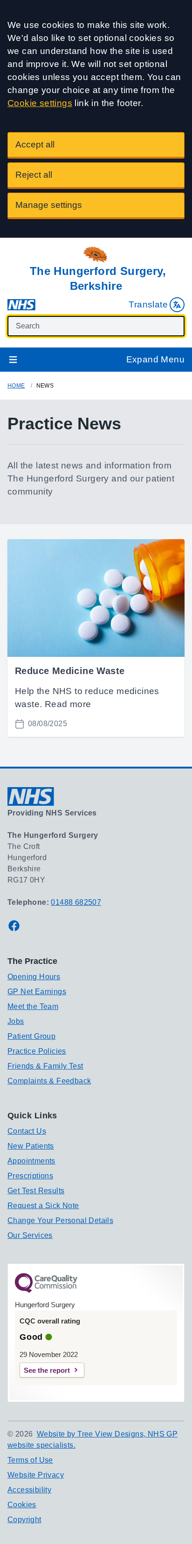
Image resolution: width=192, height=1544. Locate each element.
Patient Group (31, 1036)
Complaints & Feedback (49, 1081)
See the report (47, 1370)
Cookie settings (39, 103)
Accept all (35, 144)
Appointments (31, 1161)
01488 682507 (76, 902)
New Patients (30, 1146)
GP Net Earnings (36, 992)
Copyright (24, 1520)
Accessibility (29, 1490)
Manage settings (48, 205)
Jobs (15, 1021)
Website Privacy (35, 1475)
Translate (148, 304)
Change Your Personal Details (60, 1220)
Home (16, 385)
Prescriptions (30, 1176)
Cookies (21, 1505)
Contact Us (26, 1131)
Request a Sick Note (43, 1206)
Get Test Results (35, 1191)
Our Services (30, 1235)
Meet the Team (32, 1006)
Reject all (33, 175)
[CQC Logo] (46, 1290)
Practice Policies (36, 1051)
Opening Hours (33, 977)
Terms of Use (30, 1460)
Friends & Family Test (45, 1066)
